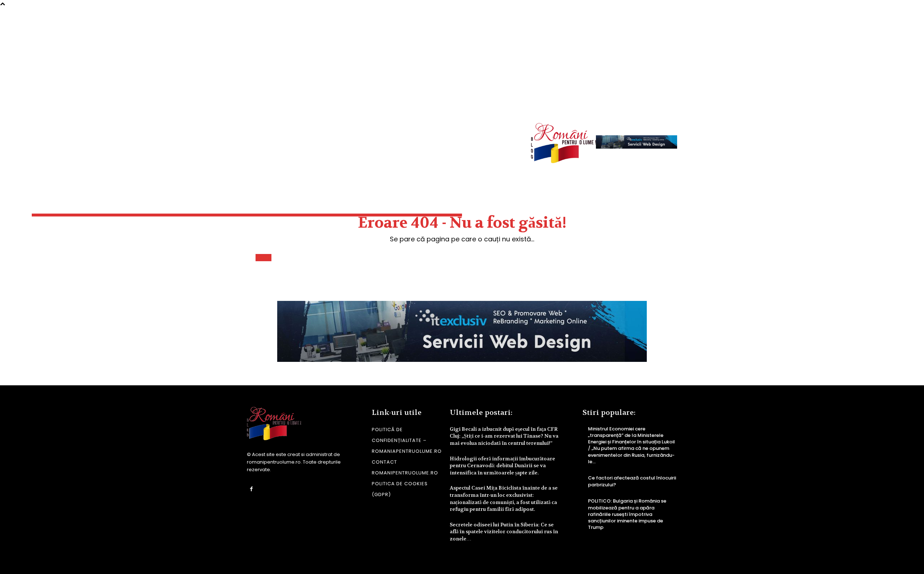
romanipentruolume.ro (274, 462)
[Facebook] (251, 489)
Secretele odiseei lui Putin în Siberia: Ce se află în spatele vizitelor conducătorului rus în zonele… (504, 531)
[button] (666, 105)
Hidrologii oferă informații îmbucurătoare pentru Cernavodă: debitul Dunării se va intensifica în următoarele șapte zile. (502, 465)
